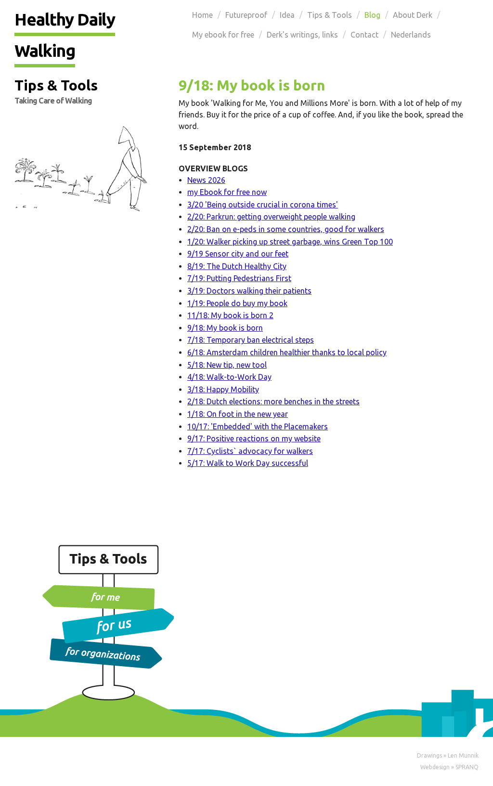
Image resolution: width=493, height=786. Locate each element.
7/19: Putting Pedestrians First (239, 278)
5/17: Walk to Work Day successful (247, 463)
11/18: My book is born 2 (230, 315)
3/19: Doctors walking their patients (249, 290)
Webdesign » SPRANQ (449, 767)
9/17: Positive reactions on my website (254, 438)
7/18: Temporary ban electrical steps (250, 339)
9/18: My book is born (225, 327)
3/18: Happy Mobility (223, 389)
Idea (287, 15)
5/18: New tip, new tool (227, 365)
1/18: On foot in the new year (237, 414)
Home (202, 15)
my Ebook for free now (227, 192)
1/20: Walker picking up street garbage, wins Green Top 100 (290, 241)
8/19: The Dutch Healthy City (236, 266)
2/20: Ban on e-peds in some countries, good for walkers (285, 229)
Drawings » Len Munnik (448, 755)
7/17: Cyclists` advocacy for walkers (250, 451)
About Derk (412, 15)
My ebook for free (223, 34)
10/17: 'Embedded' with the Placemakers (257, 426)
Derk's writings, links (302, 34)
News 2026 (206, 180)
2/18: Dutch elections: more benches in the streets (273, 401)
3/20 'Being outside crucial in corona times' (262, 204)
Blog (372, 15)
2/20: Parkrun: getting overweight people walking (271, 216)
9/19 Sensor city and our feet (237, 253)
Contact (364, 34)
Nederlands (411, 34)
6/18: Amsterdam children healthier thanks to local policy (287, 352)
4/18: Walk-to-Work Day (229, 377)
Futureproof (246, 15)
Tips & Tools (329, 15)
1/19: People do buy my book (237, 303)
